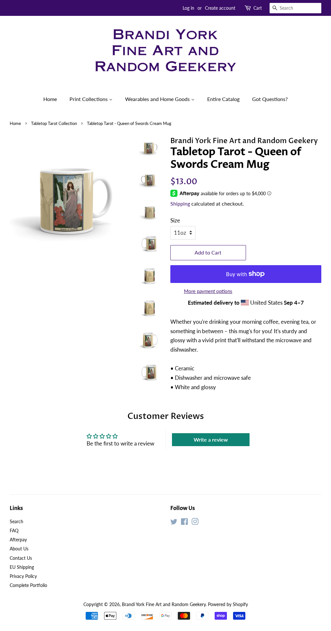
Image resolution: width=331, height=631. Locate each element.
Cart (257, 8)
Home (50, 99)
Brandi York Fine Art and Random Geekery (164, 604)
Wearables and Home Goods (158, 99)
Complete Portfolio (28, 585)
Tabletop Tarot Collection (54, 123)
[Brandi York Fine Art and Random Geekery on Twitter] (173, 522)
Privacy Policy (23, 576)
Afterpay (18, 539)
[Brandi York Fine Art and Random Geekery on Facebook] (184, 522)
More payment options (208, 291)
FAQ (14, 530)
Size (175, 220)
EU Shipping (22, 567)
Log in (188, 8)
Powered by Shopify (228, 604)
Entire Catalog (223, 99)
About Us (19, 548)
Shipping (180, 203)
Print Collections (89, 99)
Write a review (211, 439)
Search (16, 521)
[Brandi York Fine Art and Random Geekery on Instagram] (194, 522)
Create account (220, 8)
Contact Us (21, 558)
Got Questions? (270, 99)
